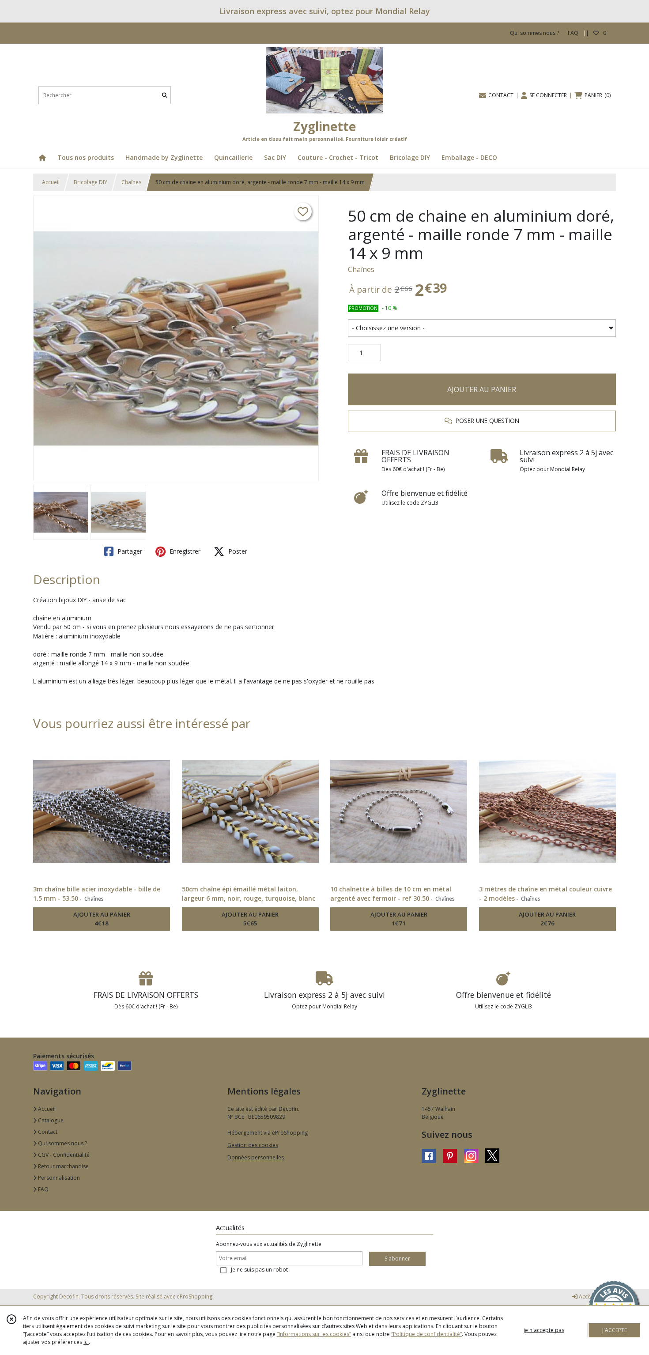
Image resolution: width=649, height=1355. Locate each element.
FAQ (43, 1189)
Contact (47, 1132)
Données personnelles (255, 1157)
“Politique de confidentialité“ (426, 1334)
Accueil (51, 182)
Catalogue (50, 1120)
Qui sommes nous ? (62, 1143)
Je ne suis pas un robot (259, 1269)
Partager (129, 551)
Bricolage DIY (90, 182)
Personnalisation (58, 1177)
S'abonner (397, 1258)
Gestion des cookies (252, 1145)
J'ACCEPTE (614, 1330)
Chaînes (131, 182)
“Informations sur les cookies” (314, 1334)
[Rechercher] (164, 95)
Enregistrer (184, 551)
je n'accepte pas (544, 1330)
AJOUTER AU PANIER (481, 389)
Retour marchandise (63, 1166)
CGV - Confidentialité (63, 1155)
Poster (236, 551)
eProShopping (194, 1296)
